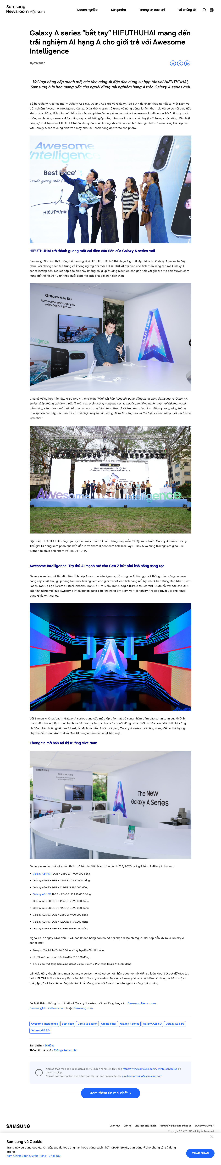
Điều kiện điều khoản (145, 1125)
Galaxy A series (129, 1023)
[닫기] (212, 1136)
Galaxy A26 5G (152, 1023)
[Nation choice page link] (212, 10)
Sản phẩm (118, 10)
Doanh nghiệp (87, 10)
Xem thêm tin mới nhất (109, 1093)
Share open (180, 63)
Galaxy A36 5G (175, 1023)
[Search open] (204, 10)
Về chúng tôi (187, 10)
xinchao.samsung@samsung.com (142, 1076)
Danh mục (115, 1125)
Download (173, 63)
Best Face (68, 1023)
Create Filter (108, 1023)
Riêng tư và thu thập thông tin (175, 1125)
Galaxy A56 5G (40, 1030)
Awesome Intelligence (44, 1023)
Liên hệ (127, 1125)
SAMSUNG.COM (203, 1125)
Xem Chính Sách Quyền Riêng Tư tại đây (33, 1156)
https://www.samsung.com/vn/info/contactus (150, 1068)
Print (187, 63)
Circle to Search (87, 1023)
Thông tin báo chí (152, 10)
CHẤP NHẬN (200, 1153)
